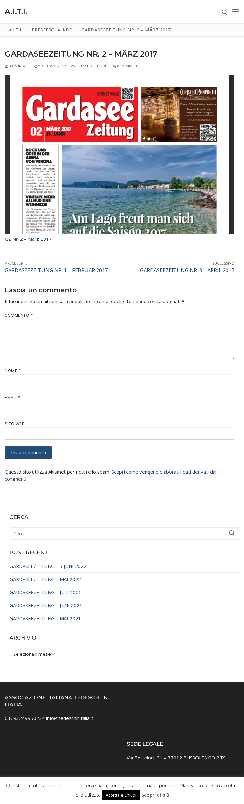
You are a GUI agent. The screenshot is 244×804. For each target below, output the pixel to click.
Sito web (14, 423)
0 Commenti (128, 66)
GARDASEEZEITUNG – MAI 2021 (45, 618)
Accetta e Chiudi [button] (121, 795)
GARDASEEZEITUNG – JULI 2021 (45, 592)
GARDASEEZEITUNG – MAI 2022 (45, 579)
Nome (13, 370)
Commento (19, 315)
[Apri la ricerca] (224, 12)
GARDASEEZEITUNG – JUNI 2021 (46, 605)
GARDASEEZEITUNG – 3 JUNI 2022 (48, 566)
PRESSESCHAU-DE (91, 66)
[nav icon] (235, 11)
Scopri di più (155, 795)
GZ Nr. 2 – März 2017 (28, 239)
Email (12, 397)
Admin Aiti (19, 66)
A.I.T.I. (16, 11)
